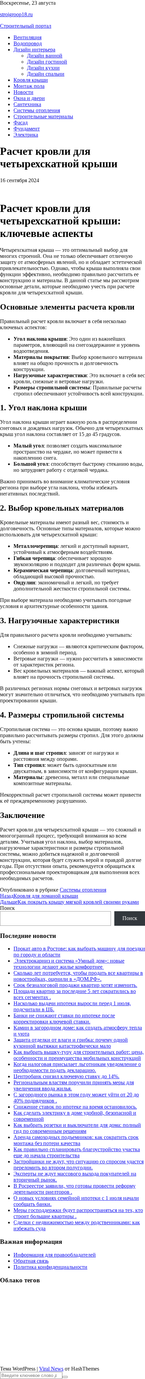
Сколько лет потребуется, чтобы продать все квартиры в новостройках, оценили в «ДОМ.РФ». (78, 976)
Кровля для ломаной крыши (39, 896)
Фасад (20, 122)
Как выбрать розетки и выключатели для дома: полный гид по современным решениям (77, 1128)
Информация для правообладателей (54, 1255)
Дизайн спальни (45, 74)
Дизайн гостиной (47, 62)
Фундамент (26, 128)
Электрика (25, 135)
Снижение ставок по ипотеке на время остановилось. (75, 1107)
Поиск (7, 908)
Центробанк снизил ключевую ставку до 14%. (66, 1076)
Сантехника (27, 104)
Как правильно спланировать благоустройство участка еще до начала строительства (76, 1152)
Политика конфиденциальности (50, 1267)
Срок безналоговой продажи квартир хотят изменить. (75, 985)
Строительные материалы (43, 116)
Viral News (51, 1369)
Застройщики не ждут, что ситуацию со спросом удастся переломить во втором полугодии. (78, 1164)
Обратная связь (31, 1261)
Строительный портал (25, 26)
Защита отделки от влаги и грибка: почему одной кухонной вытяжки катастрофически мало (70, 1043)
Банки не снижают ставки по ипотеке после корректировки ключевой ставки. (64, 1018)
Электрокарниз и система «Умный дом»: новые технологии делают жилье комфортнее (68, 964)
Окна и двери (29, 98)
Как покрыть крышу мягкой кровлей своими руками (69, 902)
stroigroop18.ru (16, 14)
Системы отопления (36, 110)
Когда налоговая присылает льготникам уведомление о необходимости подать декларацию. (77, 1067)
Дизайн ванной (44, 55)
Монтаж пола (29, 86)
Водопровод (27, 43)
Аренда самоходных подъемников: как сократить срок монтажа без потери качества (76, 1140)
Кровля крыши (30, 80)
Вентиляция (27, 37)
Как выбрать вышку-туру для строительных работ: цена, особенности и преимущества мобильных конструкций (78, 1055)
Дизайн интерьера (34, 49)
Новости (23, 92)
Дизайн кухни (43, 68)
